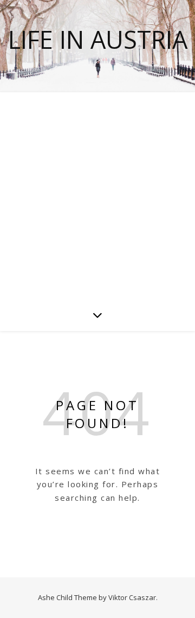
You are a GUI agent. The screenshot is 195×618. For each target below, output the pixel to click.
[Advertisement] (97, 195)
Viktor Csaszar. (133, 597)
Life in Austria (97, 39)
